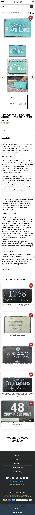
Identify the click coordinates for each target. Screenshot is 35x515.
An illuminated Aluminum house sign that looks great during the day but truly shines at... (17, 423)
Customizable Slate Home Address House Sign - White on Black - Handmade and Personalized (17, 305)
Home (2, 13)
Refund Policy (17, 463)
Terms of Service (17, 467)
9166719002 (19, 481)
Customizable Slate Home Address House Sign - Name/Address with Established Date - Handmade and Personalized (17, 394)
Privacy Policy (17, 459)
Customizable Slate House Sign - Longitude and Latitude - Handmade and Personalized (17, 364)
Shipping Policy (17, 472)
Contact (17, 455)
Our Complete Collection (14, 13)
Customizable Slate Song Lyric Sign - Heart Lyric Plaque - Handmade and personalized (17, 334)
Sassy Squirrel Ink (14, 506)
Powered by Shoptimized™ (17, 508)
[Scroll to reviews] (17, 135)
